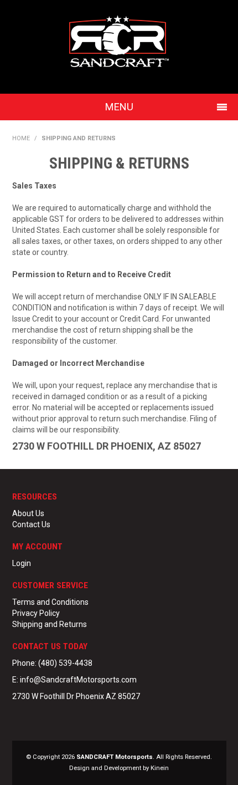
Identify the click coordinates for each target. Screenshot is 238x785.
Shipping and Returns (49, 624)
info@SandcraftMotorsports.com (78, 679)
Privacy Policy (36, 613)
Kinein (160, 768)
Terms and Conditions (50, 602)
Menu (119, 107)
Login (21, 563)
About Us (28, 513)
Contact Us (31, 524)
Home (21, 138)
